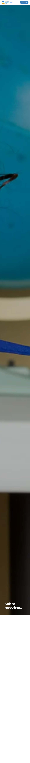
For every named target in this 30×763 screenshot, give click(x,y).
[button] (11, 2)
